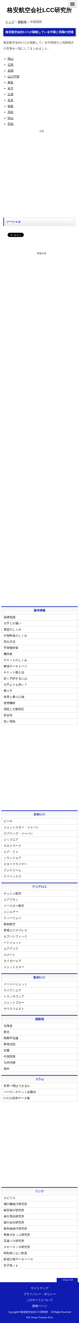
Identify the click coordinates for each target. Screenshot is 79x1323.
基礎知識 (9, 617)
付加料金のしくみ (15, 635)
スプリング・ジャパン (18, 833)
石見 (10, 100)
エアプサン (11, 899)
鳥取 (10, 82)
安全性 (8, 715)
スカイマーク (12, 845)
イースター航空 (14, 905)
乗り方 (8, 690)
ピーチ (8, 821)
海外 (6, 1068)
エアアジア (11, 948)
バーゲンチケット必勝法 (20, 1092)
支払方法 (9, 641)
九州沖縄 (9, 1062)
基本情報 (40, 610)
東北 (6, 1032)
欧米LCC (39, 977)
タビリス (9, 1198)
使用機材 (9, 703)
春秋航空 (9, 924)
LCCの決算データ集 (17, 1098)
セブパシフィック (15, 936)
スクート (9, 954)
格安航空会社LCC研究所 (39, 10)
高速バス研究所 (14, 1240)
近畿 (6, 1050)
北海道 (8, 1025)
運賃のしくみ (12, 629)
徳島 (10, 106)
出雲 (10, 94)
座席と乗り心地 (14, 696)
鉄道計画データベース (18, 1259)
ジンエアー (11, 912)
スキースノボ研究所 (17, 1247)
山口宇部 (13, 76)
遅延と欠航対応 (14, 709)
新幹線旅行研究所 (15, 1228)
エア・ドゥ (11, 851)
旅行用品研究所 (14, 1216)
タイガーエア (12, 961)
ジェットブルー (14, 1002)
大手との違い (12, 623)
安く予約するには (15, 678)
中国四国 (9, 1056)
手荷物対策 (11, 647)
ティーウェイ (12, 918)
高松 (10, 112)
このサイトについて (39, 1300)
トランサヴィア (14, 996)
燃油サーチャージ (15, 666)
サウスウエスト (14, 1008)
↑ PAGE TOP (67, 1280)
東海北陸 (9, 1044)
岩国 (10, 70)
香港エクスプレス (15, 930)
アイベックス (12, 876)
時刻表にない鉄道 (15, 1253)
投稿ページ (39, 1306)
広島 (10, 64)
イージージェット (15, 984)
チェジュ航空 (12, 893)
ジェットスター (14, 967)
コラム (39, 1079)
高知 (10, 124)
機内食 (8, 654)
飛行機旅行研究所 (15, 1204)
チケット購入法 (14, 672)
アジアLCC (39, 886)
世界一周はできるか (17, 1085)
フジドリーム (12, 870)
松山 (10, 118)
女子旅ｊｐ (11, 1265)
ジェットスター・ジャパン (21, 827)
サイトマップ (39, 1288)
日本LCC (39, 814)
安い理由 (9, 721)
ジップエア (11, 839)
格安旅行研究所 (14, 1210)
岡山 (10, 58)
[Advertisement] (39, 173)
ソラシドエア (12, 858)
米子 (10, 88)
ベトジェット (12, 942)
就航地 (22, 21)
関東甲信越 (11, 1038)
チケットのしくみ (15, 660)
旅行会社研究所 (14, 1222)
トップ (9, 21)
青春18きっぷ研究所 (17, 1234)
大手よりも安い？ (15, 684)
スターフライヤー (15, 864)
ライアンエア (12, 990)
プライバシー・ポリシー (39, 1294)
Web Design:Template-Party (39, 1317)
